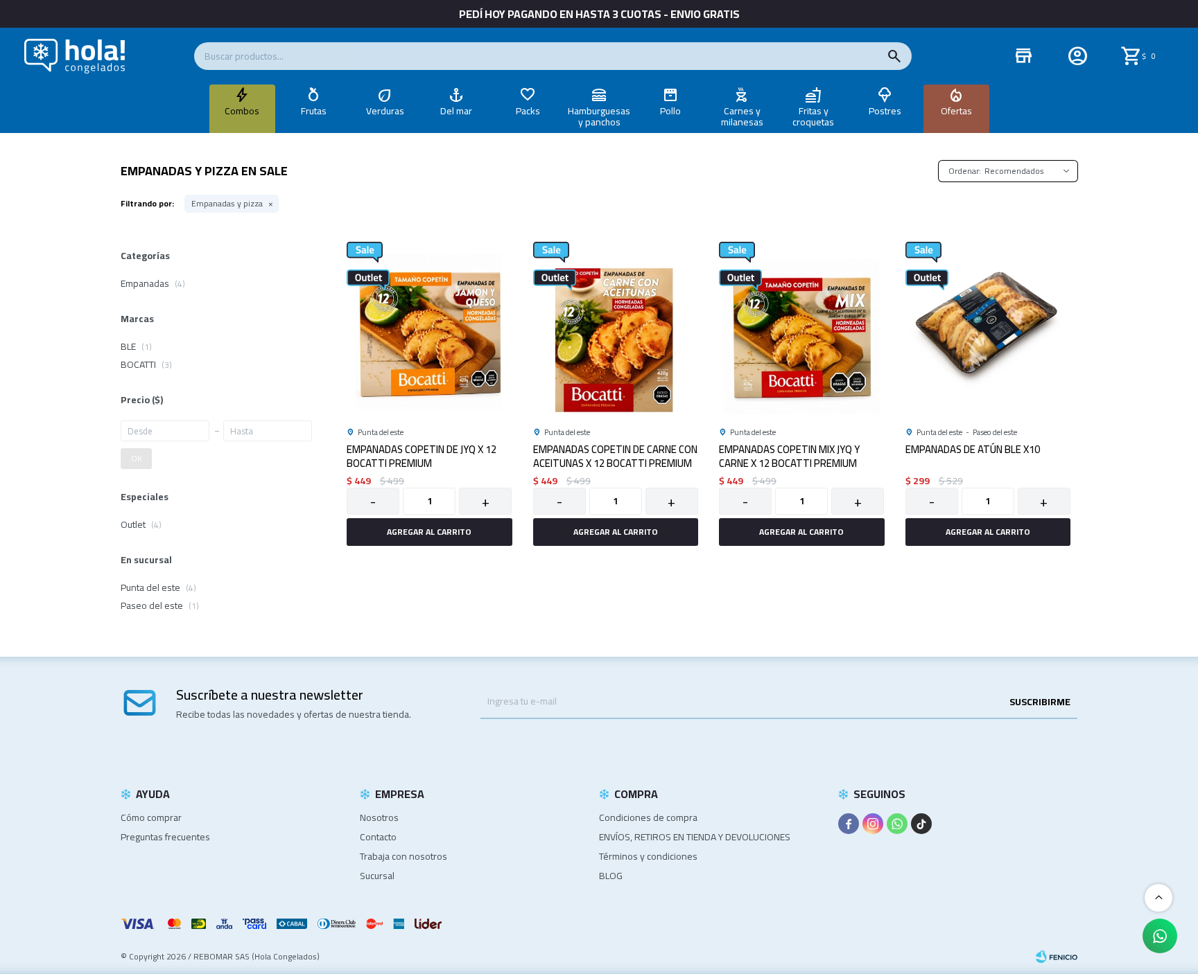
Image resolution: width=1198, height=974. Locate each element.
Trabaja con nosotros (403, 856)
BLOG (611, 876)
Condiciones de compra (648, 817)
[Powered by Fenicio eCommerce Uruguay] (1056, 956)
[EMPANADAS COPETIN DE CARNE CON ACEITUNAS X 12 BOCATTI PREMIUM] (616, 324)
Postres (885, 111)
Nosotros (379, 817)
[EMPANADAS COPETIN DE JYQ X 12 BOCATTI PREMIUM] (429, 324)
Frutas (314, 111)
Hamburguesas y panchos (599, 116)
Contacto (378, 837)
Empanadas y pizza (227, 204)
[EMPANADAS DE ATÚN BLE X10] (988, 324)
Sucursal (377, 876)
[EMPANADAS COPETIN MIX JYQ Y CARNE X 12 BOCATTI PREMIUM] (802, 324)
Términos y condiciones (648, 856)
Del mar (456, 111)
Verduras (385, 111)
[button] (894, 56)
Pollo (670, 111)
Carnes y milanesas (742, 116)
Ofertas (956, 111)
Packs (528, 111)
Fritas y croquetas (813, 116)
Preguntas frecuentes (165, 837)
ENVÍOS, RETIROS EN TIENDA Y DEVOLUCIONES (694, 837)
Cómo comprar (151, 817)
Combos (242, 111)
